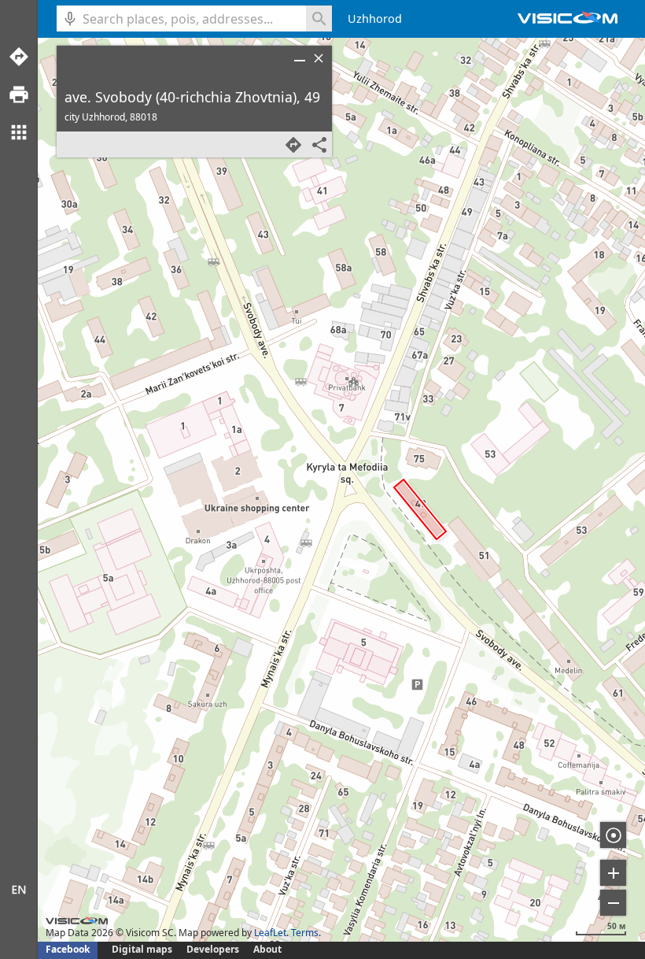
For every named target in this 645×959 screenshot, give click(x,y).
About (267, 949)
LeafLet (270, 932)
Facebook (68, 949)
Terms (305, 932)
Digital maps (143, 949)
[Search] (319, 18)
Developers (212, 949)
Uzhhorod (375, 18)
